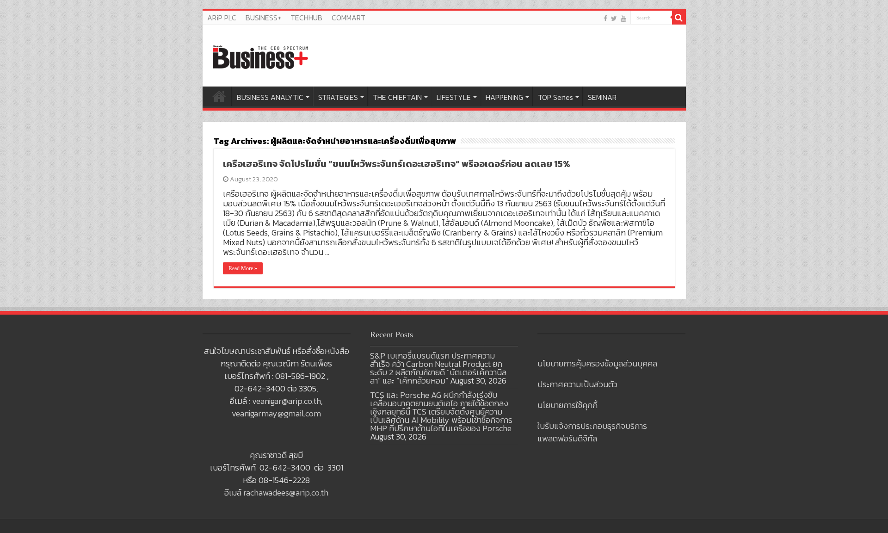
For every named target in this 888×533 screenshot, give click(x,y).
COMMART (348, 17)
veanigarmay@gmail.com (276, 413)
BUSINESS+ (263, 17)
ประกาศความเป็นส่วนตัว (577, 384)
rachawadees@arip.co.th (285, 492)
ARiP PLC (221, 17)
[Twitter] (614, 18)
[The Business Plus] (260, 56)
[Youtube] (623, 18)
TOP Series (555, 97)
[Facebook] (605, 18)
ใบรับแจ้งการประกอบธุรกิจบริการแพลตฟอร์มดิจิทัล (592, 432)
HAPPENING (504, 97)
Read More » (242, 268)
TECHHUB (306, 17)
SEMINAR (602, 97)
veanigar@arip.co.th (286, 401)
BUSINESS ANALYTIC (270, 97)
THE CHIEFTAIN (397, 97)
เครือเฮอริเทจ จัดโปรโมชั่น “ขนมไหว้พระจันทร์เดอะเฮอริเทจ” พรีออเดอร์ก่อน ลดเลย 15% (396, 164)
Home (219, 96)
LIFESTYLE (454, 97)
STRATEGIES (338, 97)
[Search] (679, 18)
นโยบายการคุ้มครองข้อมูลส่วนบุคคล (597, 363)
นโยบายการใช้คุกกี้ (567, 405)
